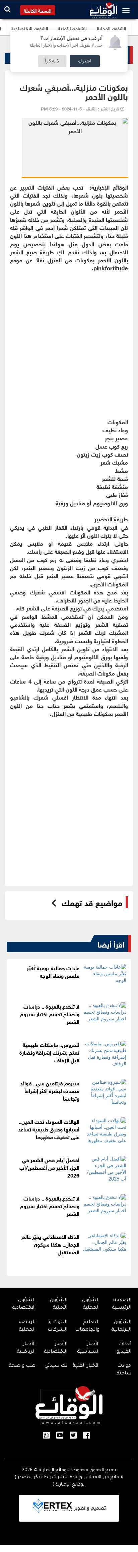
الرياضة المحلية (27, 1326)
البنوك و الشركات (57, 1326)
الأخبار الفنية (85, 1366)
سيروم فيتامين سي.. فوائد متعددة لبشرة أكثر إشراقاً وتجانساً (49, 1090)
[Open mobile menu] (127, 10)
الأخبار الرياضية (26, 1348)
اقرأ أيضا (111, 944)
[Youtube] (59, 1436)
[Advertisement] (69, 341)
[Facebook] (86, 1436)
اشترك (84, 61)
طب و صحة (22, 1366)
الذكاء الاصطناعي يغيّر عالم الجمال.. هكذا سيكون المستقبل (50, 1244)
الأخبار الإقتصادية (55, 1348)
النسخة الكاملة (38, 10)
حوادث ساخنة (124, 1369)
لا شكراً (52, 61)
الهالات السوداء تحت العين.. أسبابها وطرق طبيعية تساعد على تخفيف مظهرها (48, 1128)
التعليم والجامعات (87, 1326)
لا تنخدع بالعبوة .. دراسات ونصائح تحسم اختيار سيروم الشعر (49, 1013)
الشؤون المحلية (90, 1304)
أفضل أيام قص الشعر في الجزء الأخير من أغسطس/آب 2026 (49, 1167)
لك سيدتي (56, 1366)
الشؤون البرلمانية (121, 1326)
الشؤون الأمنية (58, 1304)
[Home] (103, 8)
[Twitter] (73, 1436)
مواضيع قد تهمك (92, 902)
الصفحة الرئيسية (121, 1304)
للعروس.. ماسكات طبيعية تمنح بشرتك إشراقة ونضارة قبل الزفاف (49, 1052)
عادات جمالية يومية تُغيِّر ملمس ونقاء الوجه (53, 971)
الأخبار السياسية (88, 1348)
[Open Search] (7, 9)
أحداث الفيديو (124, 1348)
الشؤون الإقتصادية (24, 1304)
